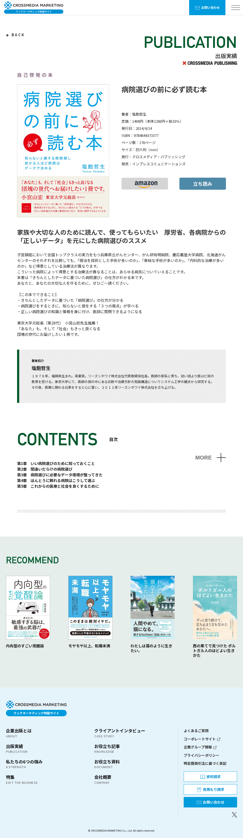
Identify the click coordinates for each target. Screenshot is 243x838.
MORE (203, 457)
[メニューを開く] (235, 7)
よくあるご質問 (196, 730)
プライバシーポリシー (201, 755)
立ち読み (202, 183)
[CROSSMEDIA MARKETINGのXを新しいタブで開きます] (210, 814)
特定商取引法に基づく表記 (205, 763)
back (17, 34)
